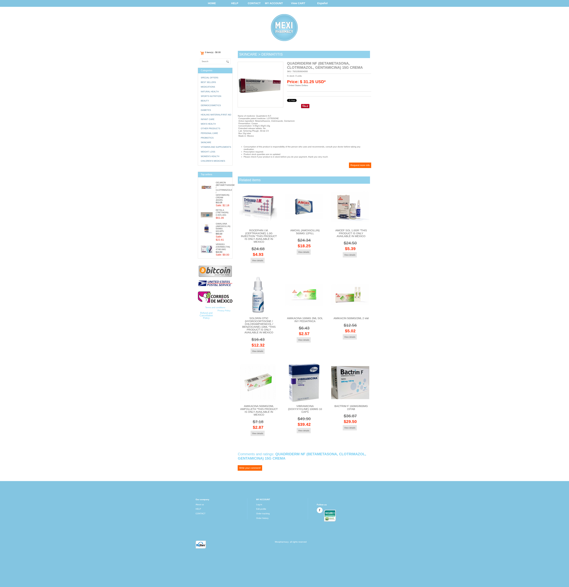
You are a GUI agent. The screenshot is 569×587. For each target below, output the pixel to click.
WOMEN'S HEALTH (210, 156)
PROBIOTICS (207, 138)
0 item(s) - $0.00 (213, 52)
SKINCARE (206, 142)
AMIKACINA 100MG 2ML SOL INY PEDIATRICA (305, 320)
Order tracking (263, 513)
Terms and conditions (215, 307)
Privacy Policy (224, 310)
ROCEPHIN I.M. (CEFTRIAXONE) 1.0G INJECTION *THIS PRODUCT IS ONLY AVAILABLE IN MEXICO (259, 236)
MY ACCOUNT (274, 3)
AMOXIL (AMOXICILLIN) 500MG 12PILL (305, 232)
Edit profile (261, 509)
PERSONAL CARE (209, 133)
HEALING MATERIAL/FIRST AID (216, 114)
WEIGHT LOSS (208, 152)
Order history (262, 518)
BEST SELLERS (208, 82)
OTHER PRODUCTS (210, 128)
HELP (234, 3)
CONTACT (254, 3)
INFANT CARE (207, 119)
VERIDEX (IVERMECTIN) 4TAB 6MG (223, 247)
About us (200, 504)
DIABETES (206, 110)
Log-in (259, 504)
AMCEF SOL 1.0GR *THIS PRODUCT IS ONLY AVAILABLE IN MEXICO (351, 233)
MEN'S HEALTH (208, 124)
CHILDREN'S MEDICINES (213, 161)
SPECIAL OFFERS (209, 77)
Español (322, 3)
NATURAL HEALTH (210, 91)
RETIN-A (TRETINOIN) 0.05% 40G (222, 212)
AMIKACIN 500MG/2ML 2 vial (351, 318)
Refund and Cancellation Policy (206, 315)
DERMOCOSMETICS (211, 105)
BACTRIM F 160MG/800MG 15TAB (351, 407)
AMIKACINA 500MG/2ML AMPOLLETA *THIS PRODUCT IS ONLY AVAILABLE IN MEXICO (259, 410)
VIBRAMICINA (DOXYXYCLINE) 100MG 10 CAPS (305, 409)
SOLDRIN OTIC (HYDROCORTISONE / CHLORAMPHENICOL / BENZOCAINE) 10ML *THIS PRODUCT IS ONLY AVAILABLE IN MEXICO (259, 325)
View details (257, 260)
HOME (212, 3)
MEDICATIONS (208, 87)
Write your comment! (250, 468)
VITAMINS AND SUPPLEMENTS (216, 147)
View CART (298, 3)
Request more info (360, 165)
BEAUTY (205, 101)
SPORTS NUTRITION (211, 96)
